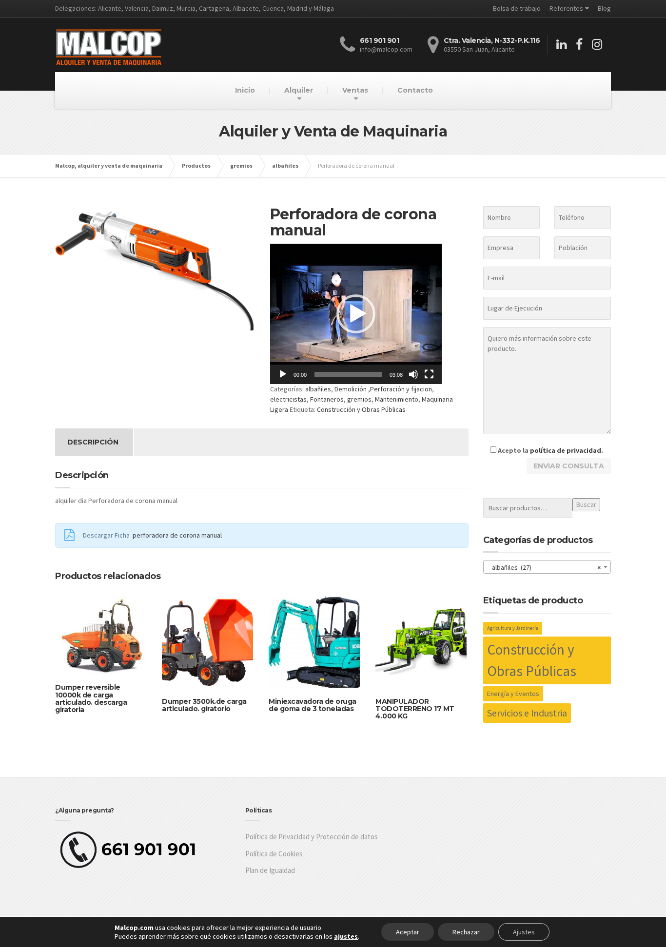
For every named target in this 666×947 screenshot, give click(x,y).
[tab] (93, 442)
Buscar (586, 504)
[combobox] (547, 567)
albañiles (318, 389)
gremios (359, 399)
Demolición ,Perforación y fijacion (383, 389)
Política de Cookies (274, 853)
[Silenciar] (413, 374)
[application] (356, 314)
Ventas (355, 90)
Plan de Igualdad (270, 870)
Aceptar (407, 932)
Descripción (92, 442)
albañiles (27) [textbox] (544, 567)
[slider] (348, 374)
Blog (604, 8)
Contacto (415, 90)
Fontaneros (327, 399)
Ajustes (524, 932)
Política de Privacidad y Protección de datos (311, 836)
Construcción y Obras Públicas (361, 409)
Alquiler (298, 90)
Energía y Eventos (513, 693)
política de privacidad (565, 450)
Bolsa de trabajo (517, 8)
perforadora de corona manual (177, 535)
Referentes (566, 8)
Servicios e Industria (527, 713)
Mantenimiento (396, 399)
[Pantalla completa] (429, 374)
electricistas (288, 399)
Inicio (245, 90)
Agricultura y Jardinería (512, 628)
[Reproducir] (283, 374)
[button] (355, 313)
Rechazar (466, 932)
